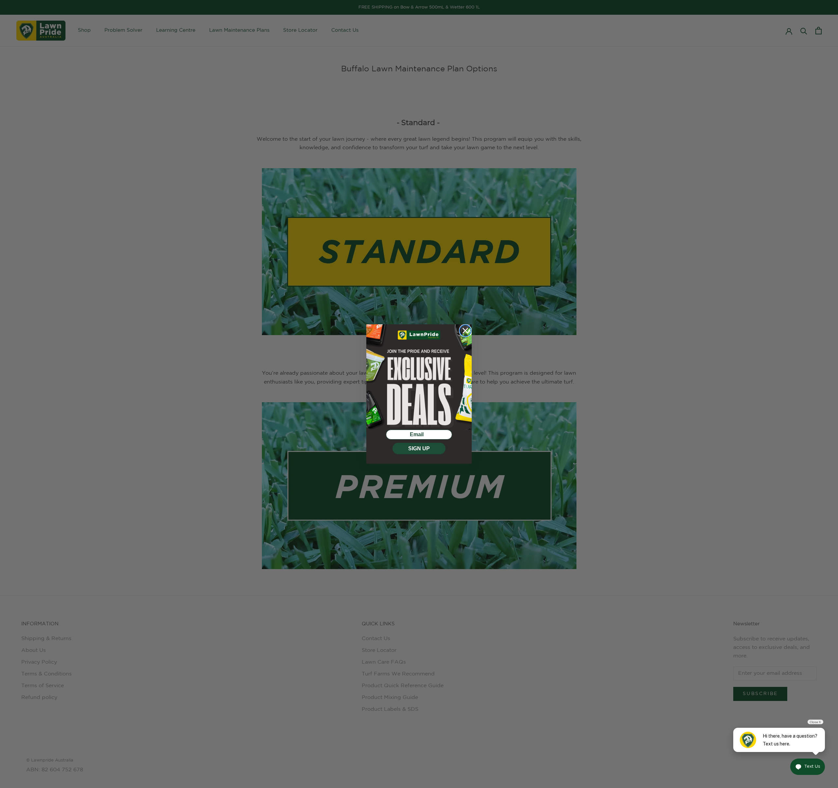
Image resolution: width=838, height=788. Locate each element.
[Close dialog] (465, 330)
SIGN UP (419, 448)
